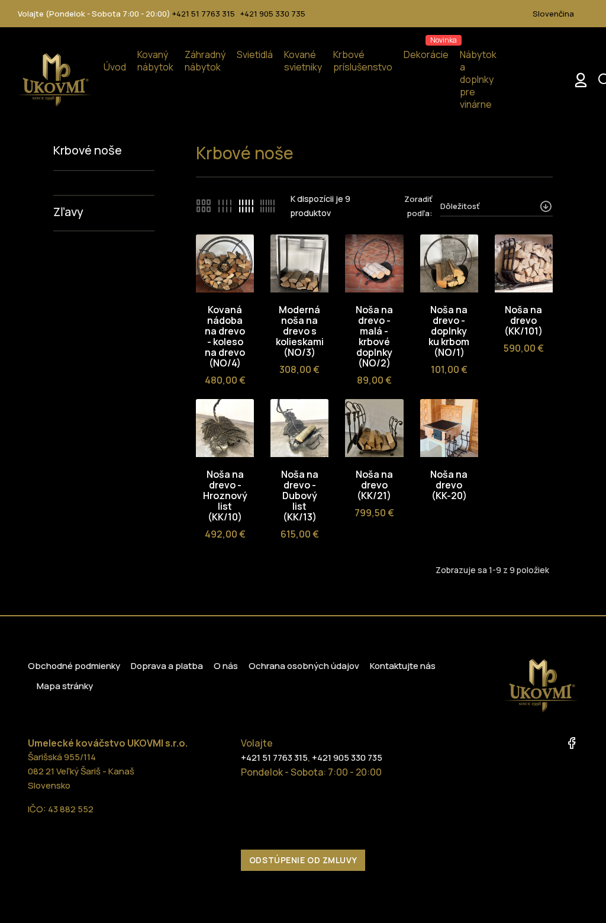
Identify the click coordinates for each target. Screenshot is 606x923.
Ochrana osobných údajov (304, 666)
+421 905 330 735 (272, 13)
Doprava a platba (167, 666)
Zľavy (68, 212)
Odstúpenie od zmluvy (303, 860)
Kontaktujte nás (403, 666)
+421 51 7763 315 (203, 13)
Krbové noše (87, 150)
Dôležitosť (459, 206)
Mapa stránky (65, 686)
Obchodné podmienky (74, 666)
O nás (226, 666)
